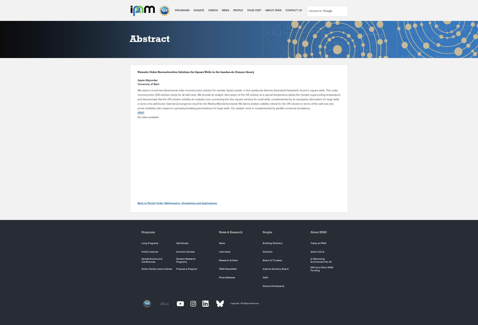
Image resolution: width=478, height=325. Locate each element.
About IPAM (273, 10)
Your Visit (254, 10)
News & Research (231, 232)
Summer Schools (185, 251)
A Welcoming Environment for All (321, 260)
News (225, 10)
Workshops (182, 243)
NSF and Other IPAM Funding (322, 269)
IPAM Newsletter (228, 269)
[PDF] (141, 112)
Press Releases (227, 277)
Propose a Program (186, 269)
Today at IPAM (318, 243)
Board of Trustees (272, 260)
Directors (267, 251)
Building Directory (273, 243)
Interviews (224, 251)
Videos (213, 10)
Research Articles (228, 260)
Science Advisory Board (276, 269)
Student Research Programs (186, 260)
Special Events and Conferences (152, 260)
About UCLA (317, 251)
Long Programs (150, 243)
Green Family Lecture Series (157, 269)
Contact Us (293, 10)
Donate (199, 10)
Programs (182, 10)
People (238, 10)
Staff (265, 277)
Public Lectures (150, 251)
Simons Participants (273, 286)
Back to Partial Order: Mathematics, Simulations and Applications (177, 203)
